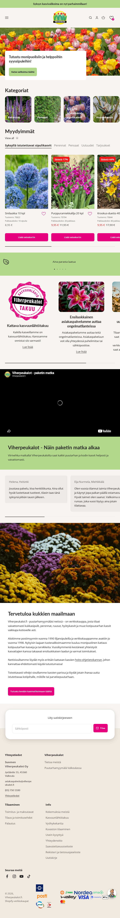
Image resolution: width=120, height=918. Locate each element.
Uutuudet (87, 145)
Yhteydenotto (54, 840)
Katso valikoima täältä (22, 71)
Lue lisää (27, 347)
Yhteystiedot (12, 795)
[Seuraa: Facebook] (7, 876)
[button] (111, 18)
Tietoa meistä (53, 762)
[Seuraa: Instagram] (14, 876)
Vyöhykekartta (54, 823)
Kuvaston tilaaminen (58, 829)
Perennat (60, 145)
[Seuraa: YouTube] (21, 876)
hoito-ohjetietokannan (88, 660)
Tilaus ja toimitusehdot (18, 817)
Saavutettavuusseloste (59, 846)
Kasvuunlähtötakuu (57, 817)
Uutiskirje (51, 858)
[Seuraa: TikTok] (29, 876)
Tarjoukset (103, 145)
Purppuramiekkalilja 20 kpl (67, 213)
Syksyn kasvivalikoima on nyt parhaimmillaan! (60, 3)
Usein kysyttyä (54, 835)
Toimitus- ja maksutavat (19, 812)
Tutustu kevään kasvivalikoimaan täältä (31, 691)
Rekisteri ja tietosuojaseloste (63, 852)
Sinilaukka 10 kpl (15, 213)
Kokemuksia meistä (57, 812)
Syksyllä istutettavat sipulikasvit (28, 145)
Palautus (10, 823)
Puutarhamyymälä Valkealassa (63, 768)
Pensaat (73, 145)
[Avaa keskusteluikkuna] (112, 893)
